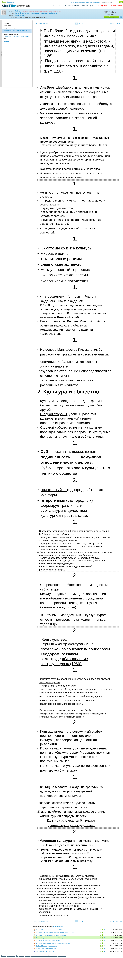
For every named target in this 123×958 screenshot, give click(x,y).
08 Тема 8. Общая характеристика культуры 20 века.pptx (53, 943)
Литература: (7, 25)
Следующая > (114, 23)
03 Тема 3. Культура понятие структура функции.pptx (51, 935)
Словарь (6, 41)
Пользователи (73, 5)
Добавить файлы (88, 5)
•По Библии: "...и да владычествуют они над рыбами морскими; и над (17, 31)
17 (100, 948)
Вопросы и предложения (93, 2)
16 (100, 932)
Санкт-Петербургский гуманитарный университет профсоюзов (36, 13)
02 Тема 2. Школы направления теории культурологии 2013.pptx (55, 932)
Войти (4, 2)
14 (100, 938)
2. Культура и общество (11, 34)
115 (100, 940)
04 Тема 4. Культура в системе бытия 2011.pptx (50, 938)
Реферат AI (102, 5)
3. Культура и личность (10, 38)
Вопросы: (7, 23)
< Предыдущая (42, 23)
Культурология (20, 15)
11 (100, 946)
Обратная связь (80, 2)
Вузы (53, 5)
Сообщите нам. (57, 11)
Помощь (3, 956)
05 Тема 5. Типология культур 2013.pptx (48, 940)
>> (121, 23)
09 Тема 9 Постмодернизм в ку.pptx (46, 946)
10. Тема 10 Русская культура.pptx (46, 948)
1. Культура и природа (10, 28)
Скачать (111, 17)
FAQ (72, 2)
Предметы (62, 5)
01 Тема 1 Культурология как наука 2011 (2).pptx (50, 929)
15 (100, 951)
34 (100, 935)
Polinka (17, 11)
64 (100, 929)
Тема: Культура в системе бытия (13, 21)
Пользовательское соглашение (39, 956)
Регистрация (10, 2)
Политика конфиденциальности (57, 956)
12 (100, 943)
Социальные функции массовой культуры (16, 36)
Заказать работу (115, 5)
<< (35, 23)
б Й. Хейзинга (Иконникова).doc (45, 951)
